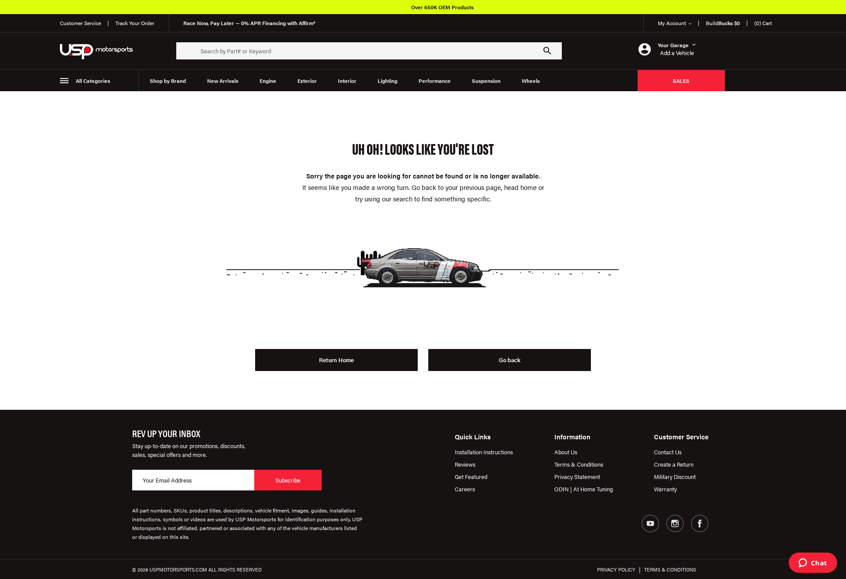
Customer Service (80, 23)
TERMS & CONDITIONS (670, 569)
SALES (681, 81)
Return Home (336, 360)
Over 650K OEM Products (442, 7)
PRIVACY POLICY (616, 569)
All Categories (93, 81)
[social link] (650, 523)
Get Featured (471, 476)
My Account (672, 23)
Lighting (387, 81)
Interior (347, 81)
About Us (565, 452)
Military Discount (675, 476)
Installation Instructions (484, 452)
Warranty (665, 489)
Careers (465, 489)
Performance (435, 81)
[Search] (547, 50)
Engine (268, 81)
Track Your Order (134, 23)
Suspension (486, 81)
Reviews (465, 464)
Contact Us (668, 452)
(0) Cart (763, 23)
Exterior (307, 81)
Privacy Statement (577, 476)
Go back (509, 360)
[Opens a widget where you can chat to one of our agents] (812, 564)
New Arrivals (222, 81)
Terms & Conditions (578, 464)
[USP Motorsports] (102, 51)
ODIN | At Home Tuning (583, 489)
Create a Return (674, 464)
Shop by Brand (168, 81)
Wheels (531, 81)
